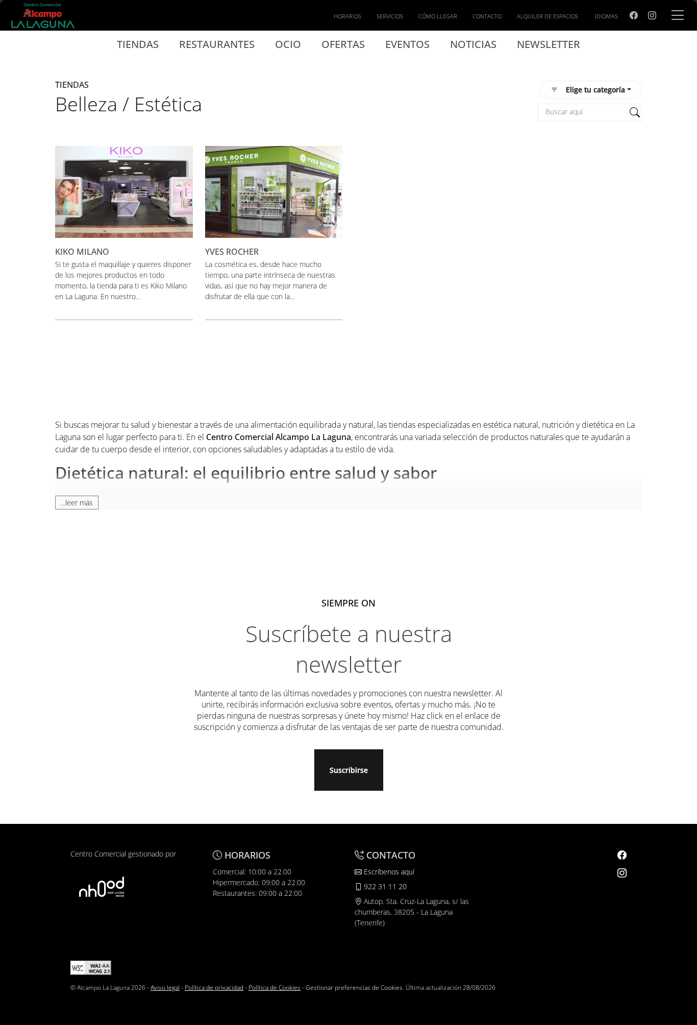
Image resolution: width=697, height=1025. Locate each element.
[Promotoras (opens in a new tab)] (102, 886)
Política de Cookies (274, 987)
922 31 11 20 (384, 886)
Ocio (288, 44)
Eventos (407, 44)
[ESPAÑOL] (43, 14)
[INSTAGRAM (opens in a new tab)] (652, 15)
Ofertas (343, 44)
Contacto (487, 16)
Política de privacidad (214, 987)
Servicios (390, 16)
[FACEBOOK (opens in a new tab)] (634, 15)
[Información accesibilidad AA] (90, 967)
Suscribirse (349, 770)
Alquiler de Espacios (547, 16)
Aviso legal (165, 987)
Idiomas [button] (606, 16)
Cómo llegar (437, 16)
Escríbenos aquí (388, 871)
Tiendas (138, 44)
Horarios (347, 16)
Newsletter (548, 44)
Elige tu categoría (595, 89)
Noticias (473, 44)
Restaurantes (217, 44)
